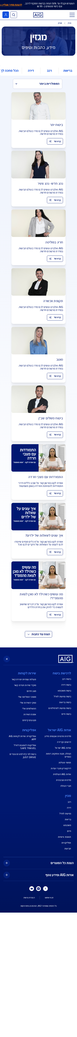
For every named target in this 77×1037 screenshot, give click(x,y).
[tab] (67, 71)
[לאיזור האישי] (5, 14)
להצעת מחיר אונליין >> (11, 4)
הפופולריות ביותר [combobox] (49, 83)
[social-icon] (45, 888)
